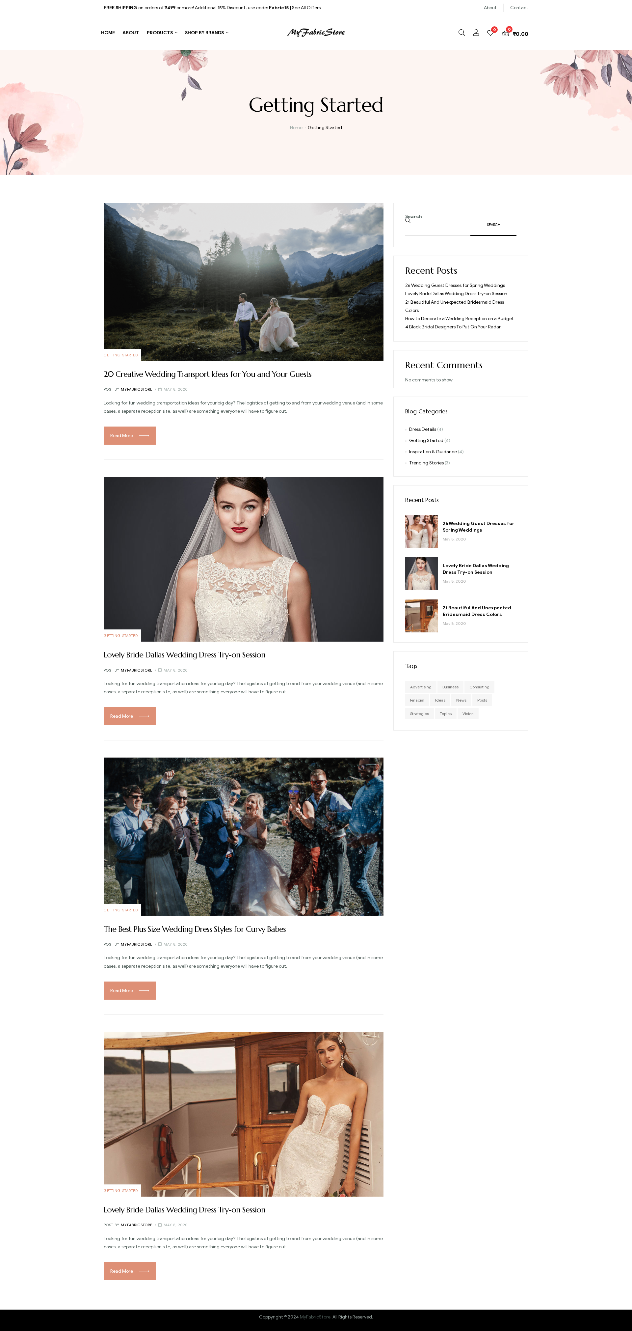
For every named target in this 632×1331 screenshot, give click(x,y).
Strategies (419, 713)
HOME (108, 33)
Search (413, 216)
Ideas (440, 700)
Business (450, 686)
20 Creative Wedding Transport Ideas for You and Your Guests (207, 374)
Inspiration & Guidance (433, 452)
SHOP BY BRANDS (204, 33)
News (461, 700)
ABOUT (130, 33)
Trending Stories (426, 463)
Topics (446, 713)
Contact (519, 8)
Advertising (421, 686)
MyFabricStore (315, 1317)
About (490, 8)
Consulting (479, 686)
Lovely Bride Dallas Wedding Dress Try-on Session (184, 655)
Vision (468, 713)
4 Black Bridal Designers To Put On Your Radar (453, 327)
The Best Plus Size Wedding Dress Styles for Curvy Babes (195, 929)
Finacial (417, 700)
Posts (482, 700)
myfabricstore (136, 389)
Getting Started (121, 355)
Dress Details (422, 429)
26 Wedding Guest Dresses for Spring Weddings (455, 285)
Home (296, 127)
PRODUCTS (160, 33)
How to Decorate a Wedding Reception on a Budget (459, 318)
